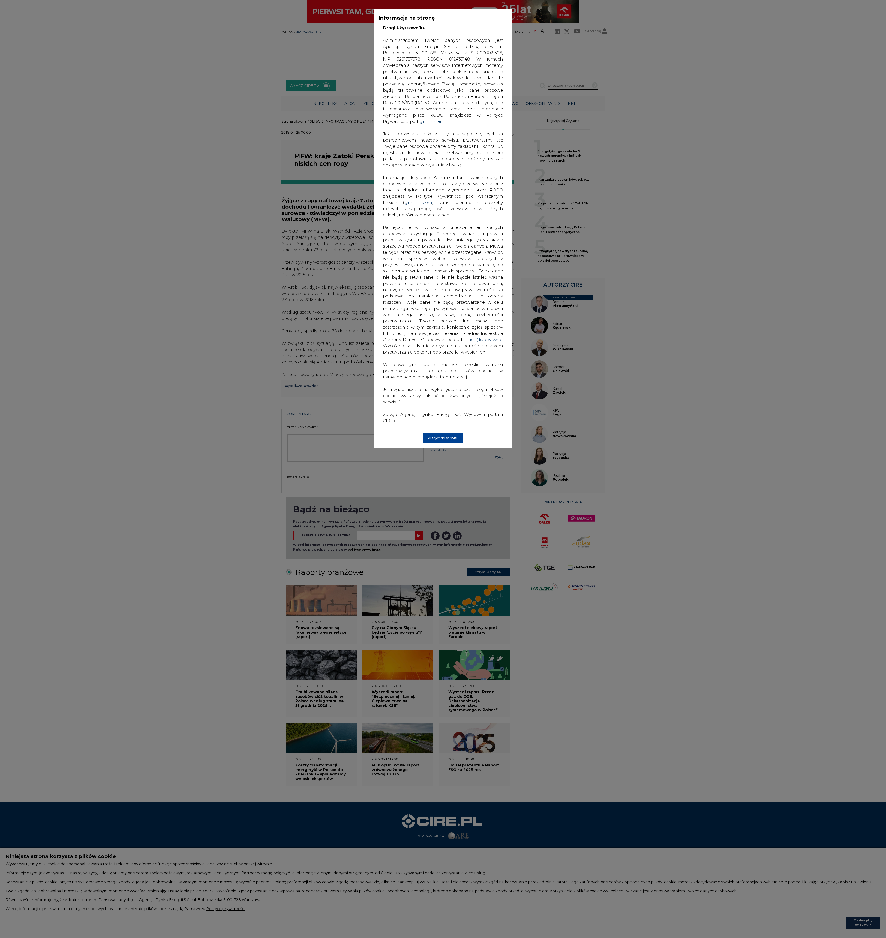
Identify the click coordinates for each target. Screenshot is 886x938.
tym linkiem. (432, 121)
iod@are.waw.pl (486, 339)
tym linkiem (418, 202)
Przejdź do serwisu (443, 438)
